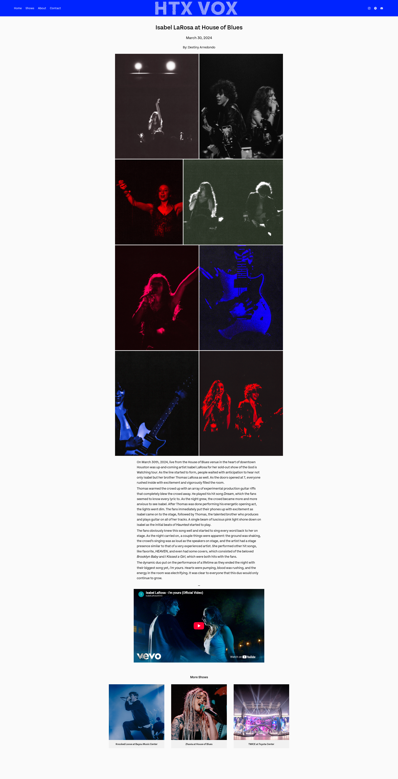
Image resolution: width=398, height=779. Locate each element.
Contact (55, 8)
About (42, 8)
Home (18, 8)
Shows (29, 8)
